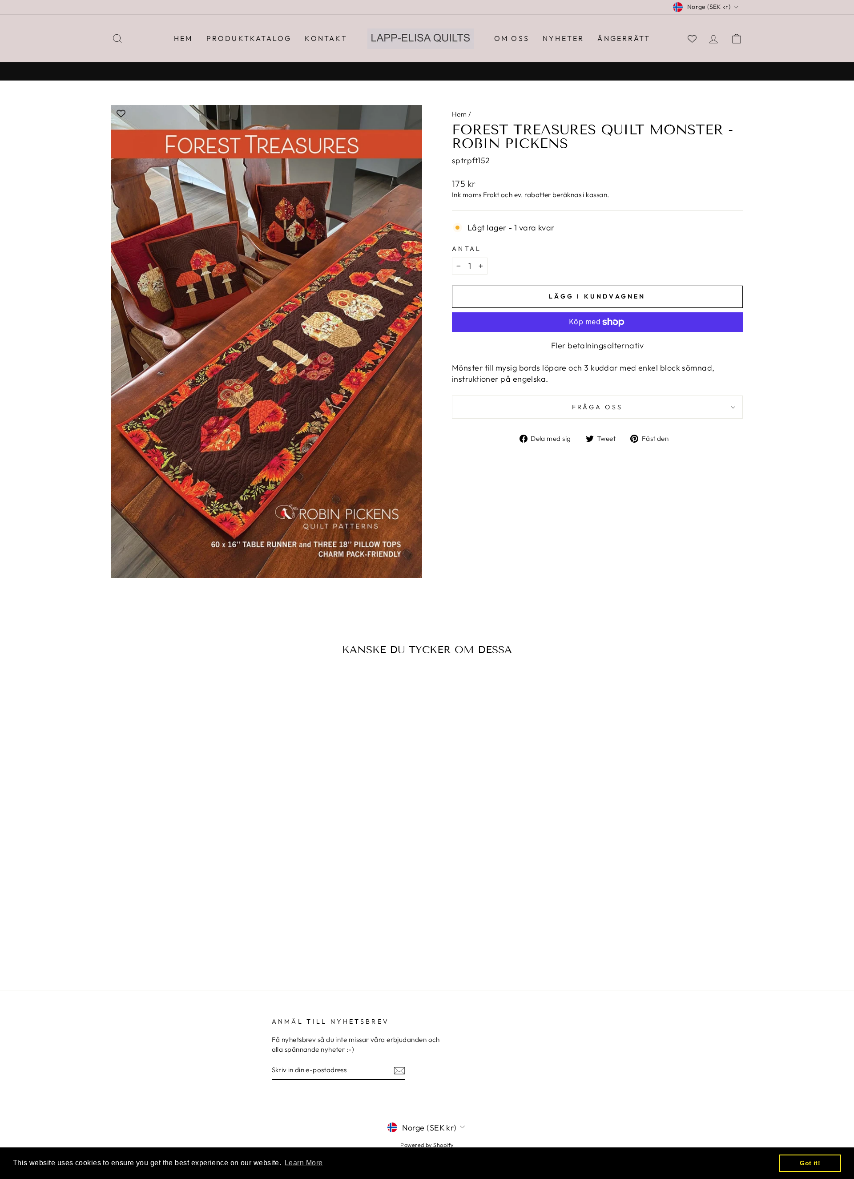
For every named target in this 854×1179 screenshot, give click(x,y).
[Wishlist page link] (692, 38)
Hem (183, 38)
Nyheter (563, 38)
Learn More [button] (304, 1163)
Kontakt (326, 38)
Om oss (511, 38)
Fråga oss (597, 407)
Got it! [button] (810, 1163)
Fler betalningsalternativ (597, 345)
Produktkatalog (249, 38)
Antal (467, 249)
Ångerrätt (623, 38)
